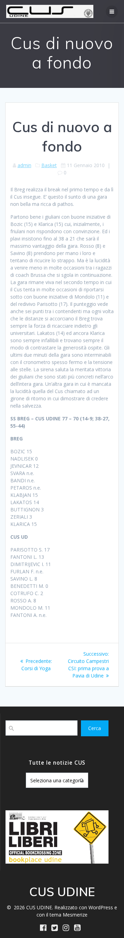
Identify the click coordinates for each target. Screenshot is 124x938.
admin (24, 165)
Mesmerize (75, 914)
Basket (49, 165)
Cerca (94, 728)
